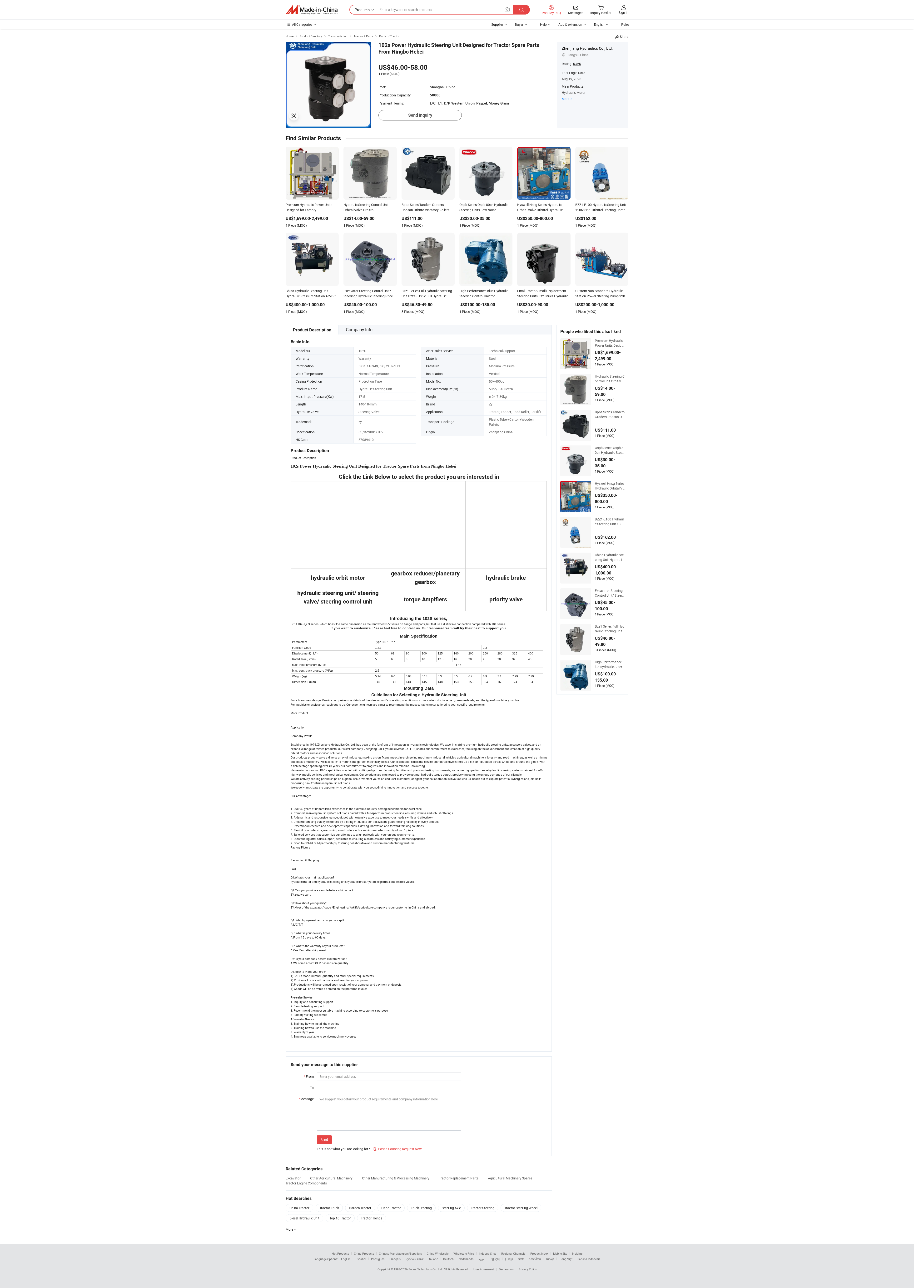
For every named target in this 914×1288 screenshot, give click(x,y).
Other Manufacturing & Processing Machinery (395, 1178)
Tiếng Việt (565, 1259)
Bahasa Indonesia (589, 1259)
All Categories (302, 24)
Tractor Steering (482, 1208)
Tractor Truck (329, 1208)
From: (309, 1076)
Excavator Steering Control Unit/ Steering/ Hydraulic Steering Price (609, 593)
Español (361, 1259)
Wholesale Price (463, 1253)
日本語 (509, 1259)
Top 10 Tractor (340, 1218)
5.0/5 (577, 64)
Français (395, 1259)
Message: (306, 1099)
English (346, 1259)
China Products (364, 1253)
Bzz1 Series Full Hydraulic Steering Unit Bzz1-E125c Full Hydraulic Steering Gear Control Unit (609, 629)
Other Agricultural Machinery (331, 1178)
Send (324, 1139)
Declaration (506, 1269)
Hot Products (340, 1253)
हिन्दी (521, 1259)
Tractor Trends (371, 1218)
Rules (625, 24)
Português (377, 1259)
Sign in (623, 12)
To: (312, 1087)
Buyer (519, 24)
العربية (482, 1259)
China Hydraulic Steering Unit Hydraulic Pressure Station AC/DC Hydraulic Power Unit (609, 557)
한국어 (495, 1259)
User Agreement (483, 1269)
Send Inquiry (420, 115)
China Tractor (299, 1208)
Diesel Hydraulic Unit (304, 1218)
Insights (577, 1253)
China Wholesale (437, 1253)
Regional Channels (513, 1253)
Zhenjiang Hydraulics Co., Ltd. (587, 48)
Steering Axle (451, 1208)
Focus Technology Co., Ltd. (425, 1269)
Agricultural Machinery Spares (510, 1178)
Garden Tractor (360, 1208)
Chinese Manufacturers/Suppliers (400, 1253)
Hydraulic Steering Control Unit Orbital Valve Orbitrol (610, 379)
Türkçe (550, 1259)
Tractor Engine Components (306, 1183)
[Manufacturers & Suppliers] (312, 10)
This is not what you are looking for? (343, 1149)
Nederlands (466, 1259)
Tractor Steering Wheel (520, 1208)
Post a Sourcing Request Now (397, 1149)
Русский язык (414, 1259)
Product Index (539, 1253)
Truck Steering (421, 1208)
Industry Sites (487, 1253)
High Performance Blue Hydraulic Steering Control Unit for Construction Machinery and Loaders (610, 664)
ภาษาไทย (535, 1259)
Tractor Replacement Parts (458, 1178)
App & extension (570, 24)
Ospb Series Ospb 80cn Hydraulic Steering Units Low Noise (609, 450)
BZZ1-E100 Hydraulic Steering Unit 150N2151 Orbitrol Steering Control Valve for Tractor (609, 521)
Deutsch (448, 1259)
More (565, 98)
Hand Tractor (391, 1208)
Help (543, 24)
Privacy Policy (528, 1269)
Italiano (433, 1259)
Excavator (293, 1178)
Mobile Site (560, 1253)
